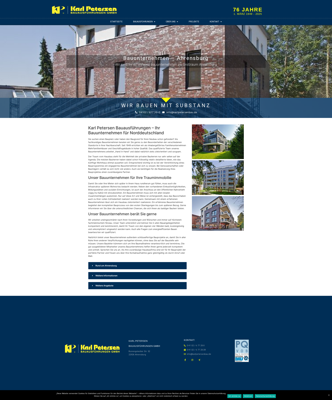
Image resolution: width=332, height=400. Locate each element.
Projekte (194, 21)
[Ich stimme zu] (328, 395)
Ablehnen (248, 396)
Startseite (116, 21)
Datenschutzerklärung (265, 396)
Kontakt (214, 21)
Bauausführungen (143, 21)
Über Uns (170, 21)
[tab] (137, 265)
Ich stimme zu (234, 396)
